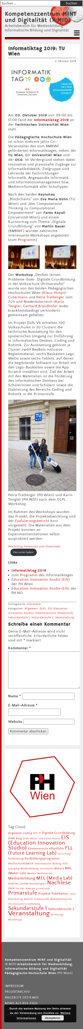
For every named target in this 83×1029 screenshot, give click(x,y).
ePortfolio (56, 848)
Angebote (15, 833)
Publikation (60, 894)
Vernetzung (57, 915)
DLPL (43, 608)
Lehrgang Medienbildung (23, 868)
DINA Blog (15, 838)
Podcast (30, 888)
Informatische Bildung (48, 863)
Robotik (28, 899)
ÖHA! (11, 888)
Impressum (14, 986)
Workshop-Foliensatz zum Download (34, 546)
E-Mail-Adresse (23, 705)
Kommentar (19, 648)
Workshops (15, 919)
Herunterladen (23, 552)
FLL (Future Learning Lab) (40, 850)
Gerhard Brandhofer (40, 306)
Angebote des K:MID (22, 997)
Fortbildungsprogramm (42, 858)
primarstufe (43, 888)
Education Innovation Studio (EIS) (41, 580)
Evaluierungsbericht (32, 521)
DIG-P (37, 833)
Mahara (59, 868)
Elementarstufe (46, 613)
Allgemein (31, 608)
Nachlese (59, 882)
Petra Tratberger (50, 297)
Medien (32, 873)
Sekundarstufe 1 (19, 617)
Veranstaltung (64, 617)
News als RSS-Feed (21, 1003)
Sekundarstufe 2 (42, 617)
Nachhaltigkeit (38, 883)
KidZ (65, 863)
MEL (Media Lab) (54, 878)
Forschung (64, 853)
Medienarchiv (45, 873)
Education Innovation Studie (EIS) (40, 588)
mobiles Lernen (18, 883)
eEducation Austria (49, 838)
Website (15, 722)
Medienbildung (21, 878)
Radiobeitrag (15, 899)
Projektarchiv (17, 992)
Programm (27, 240)
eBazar (34, 838)
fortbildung (16, 858)
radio (73, 894)
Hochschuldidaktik (20, 863)
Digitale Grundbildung (58, 833)
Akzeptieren (52, 1018)
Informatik (34, 604)
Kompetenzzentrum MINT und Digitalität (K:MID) (41, 17)
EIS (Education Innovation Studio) (38, 843)
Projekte (44, 894)
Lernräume (46, 868)
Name (14, 696)
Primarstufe (65, 613)
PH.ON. (20, 888)
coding (27, 833)
